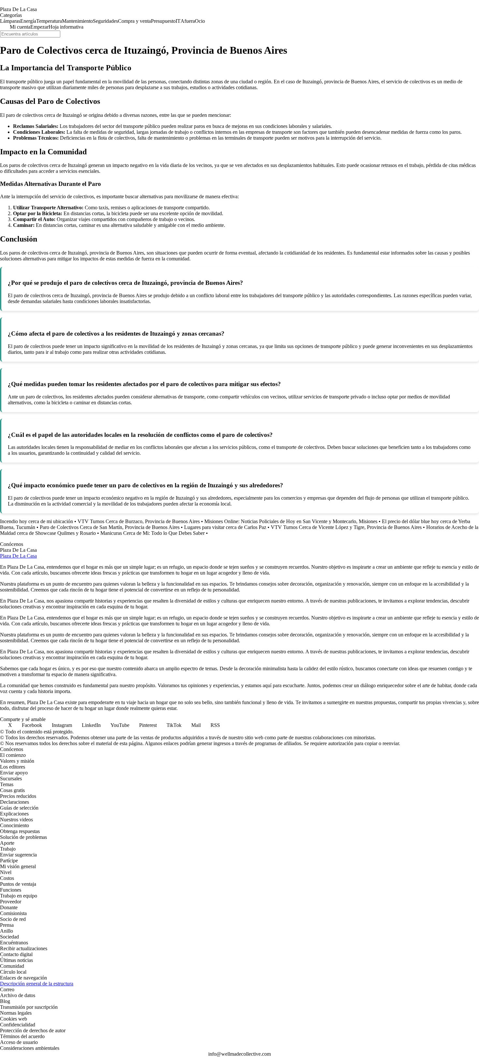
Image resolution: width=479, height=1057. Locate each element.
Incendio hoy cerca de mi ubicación (36, 521)
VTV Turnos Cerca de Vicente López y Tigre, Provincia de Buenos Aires (346, 527)
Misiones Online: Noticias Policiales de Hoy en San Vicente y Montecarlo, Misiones (290, 521)
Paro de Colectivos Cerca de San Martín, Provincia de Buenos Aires (110, 527)
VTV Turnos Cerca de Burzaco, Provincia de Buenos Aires (139, 521)
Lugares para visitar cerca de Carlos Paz (225, 527)
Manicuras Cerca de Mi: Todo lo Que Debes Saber (152, 533)
